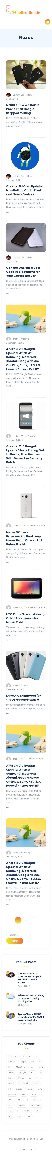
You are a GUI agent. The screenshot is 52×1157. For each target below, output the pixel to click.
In (41, 1072)
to (18, 1111)
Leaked (36, 1083)
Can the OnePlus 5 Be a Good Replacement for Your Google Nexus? (23, 272)
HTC (23, 607)
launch (11, 1083)
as (32, 1062)
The (9, 1111)
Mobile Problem (28, 436)
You (19, 1116)
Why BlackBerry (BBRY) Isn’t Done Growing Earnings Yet (31, 998)
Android (11, 1062)
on (27, 1100)
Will (37, 1111)
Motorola (25, 339)
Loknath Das (18, 95)
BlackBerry (20, 1067)
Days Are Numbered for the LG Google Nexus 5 (23, 698)
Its (37, 1078)
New (23, 1094)
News (29, 176)
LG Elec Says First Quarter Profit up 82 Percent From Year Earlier (29, 978)
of (19, 1100)
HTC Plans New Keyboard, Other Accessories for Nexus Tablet (25, 618)
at (40, 1062)
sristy (15, 339)
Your (28, 1116)
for (32, 1067)
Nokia (29, 95)
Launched (23, 1083)
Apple (23, 1062)
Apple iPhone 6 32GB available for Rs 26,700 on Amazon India (31, 1017)
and (37, 1056)
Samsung (25, 853)
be (9, 1067)
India (10, 1078)
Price (10, 1105)
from (41, 1067)
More (30, 1089)
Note (10, 1100)
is (30, 1078)
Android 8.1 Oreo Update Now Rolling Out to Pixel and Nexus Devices (24, 190)
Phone (36, 1100)
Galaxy (11, 1072)
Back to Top (27, 1149)
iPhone (21, 1078)
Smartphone (37, 1105)
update (27, 1111)
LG (9, 1089)
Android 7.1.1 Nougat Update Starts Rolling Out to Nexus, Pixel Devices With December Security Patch (25, 454)
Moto (40, 1089)
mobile (19, 1089)
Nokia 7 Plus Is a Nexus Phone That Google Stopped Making (22, 109)
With (10, 1116)
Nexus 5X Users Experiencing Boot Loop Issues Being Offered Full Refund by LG (24, 538)
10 (23, 1056)
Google (22, 1072)
